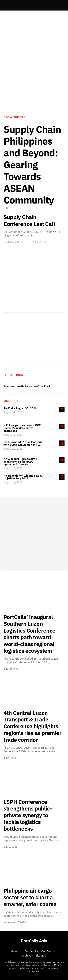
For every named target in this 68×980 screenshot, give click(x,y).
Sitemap (41, 955)
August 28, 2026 (12, 448)
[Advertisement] (34, 74)
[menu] (4, 5)
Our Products (49, 951)
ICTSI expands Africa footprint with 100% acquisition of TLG (22, 443)
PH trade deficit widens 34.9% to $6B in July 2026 (22, 477)
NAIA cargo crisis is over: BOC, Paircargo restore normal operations (22, 427)
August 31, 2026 (12, 412)
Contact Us (32, 951)
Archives (27, 955)
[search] (60, 5)
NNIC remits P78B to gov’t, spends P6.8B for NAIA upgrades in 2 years (20, 461)
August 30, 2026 (13, 434)
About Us (16, 951)
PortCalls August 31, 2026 (20, 408)
